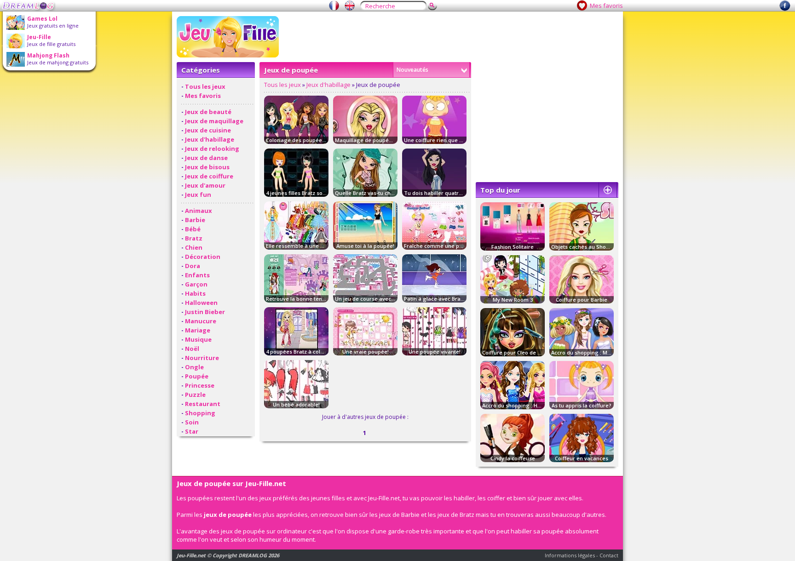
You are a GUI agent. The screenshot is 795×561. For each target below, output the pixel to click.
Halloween (201, 302)
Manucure (200, 321)
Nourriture (202, 358)
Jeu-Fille (39, 37)
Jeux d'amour (205, 185)
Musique (198, 339)
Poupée (196, 376)
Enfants (197, 275)
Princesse (199, 385)
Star (191, 431)
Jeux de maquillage (214, 121)
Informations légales (570, 555)
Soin (192, 422)
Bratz (193, 238)
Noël (192, 348)
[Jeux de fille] (334, 5)
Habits (195, 293)
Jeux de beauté (208, 112)
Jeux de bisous (207, 167)
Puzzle (195, 394)
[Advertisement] (450, 36)
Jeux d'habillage (209, 139)
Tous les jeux (205, 86)
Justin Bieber (205, 312)
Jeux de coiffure (209, 176)
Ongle (194, 367)
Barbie (195, 220)
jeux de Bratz (456, 514)
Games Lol (42, 19)
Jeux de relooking (212, 148)
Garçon (196, 284)
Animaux (198, 210)
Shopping (200, 413)
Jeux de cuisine (208, 130)
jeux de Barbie (399, 514)
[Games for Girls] (349, 5)
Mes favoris (606, 5)
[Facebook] (784, 9)
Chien (193, 247)
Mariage (197, 330)
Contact (608, 555)
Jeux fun (198, 194)
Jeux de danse (206, 158)
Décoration (202, 256)
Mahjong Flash (48, 55)
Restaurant (202, 404)
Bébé (193, 229)
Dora (192, 266)
